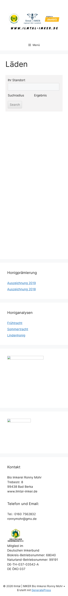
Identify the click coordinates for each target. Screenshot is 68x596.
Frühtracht (14, 323)
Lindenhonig (16, 335)
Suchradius (16, 95)
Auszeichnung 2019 (21, 283)
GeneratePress (41, 590)
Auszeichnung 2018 (21, 289)
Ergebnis (40, 95)
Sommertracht (17, 329)
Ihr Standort (16, 80)
